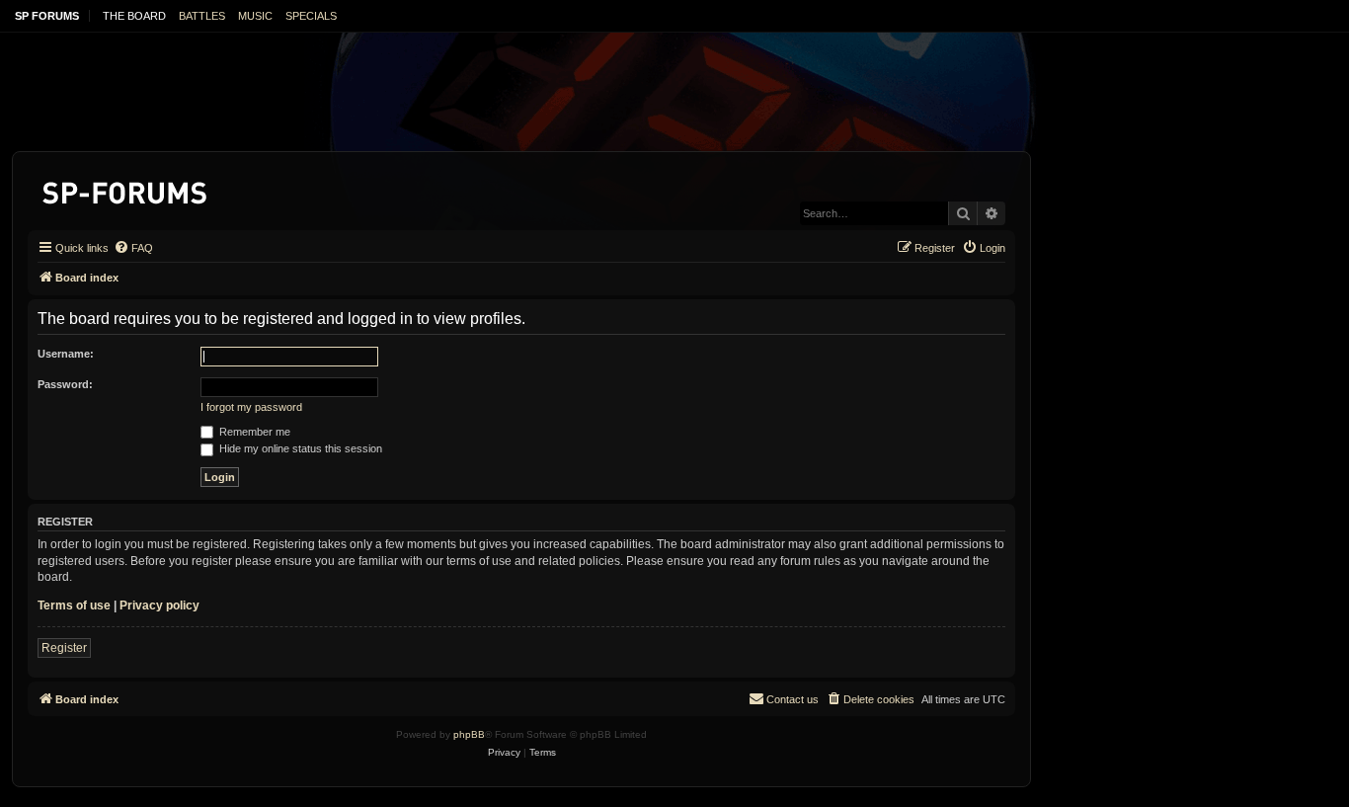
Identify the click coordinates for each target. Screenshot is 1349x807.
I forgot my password (251, 407)
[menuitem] (133, 248)
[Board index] (126, 189)
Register (64, 648)
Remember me (253, 432)
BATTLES (202, 16)
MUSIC (255, 16)
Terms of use (74, 605)
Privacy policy (159, 605)
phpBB (469, 734)
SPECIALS (311, 16)
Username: (66, 354)
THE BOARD (134, 16)
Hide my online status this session (299, 448)
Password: (65, 384)
